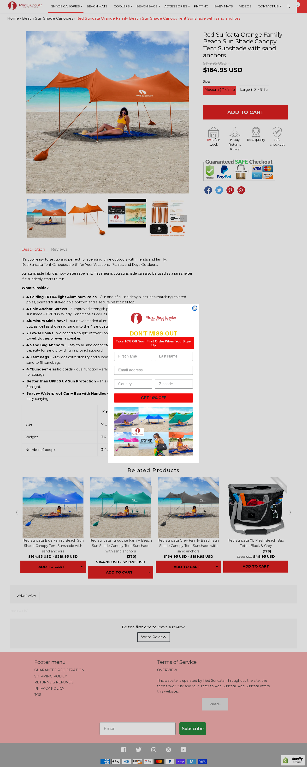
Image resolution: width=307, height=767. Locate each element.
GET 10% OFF (153, 398)
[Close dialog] (194, 308)
